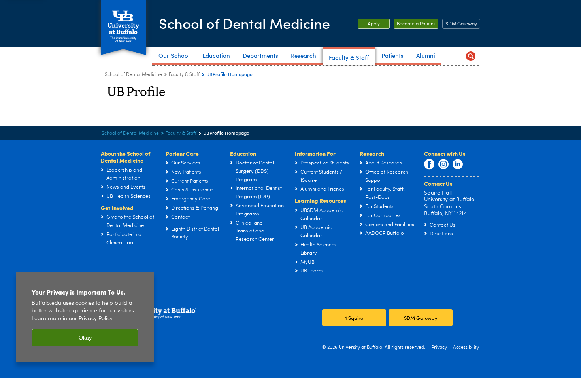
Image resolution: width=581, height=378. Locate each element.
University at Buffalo (360, 347)
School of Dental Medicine (244, 23)
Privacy (439, 347)
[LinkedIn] (458, 164)
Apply (369, 24)
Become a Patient (414, 24)
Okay (85, 338)
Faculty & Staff (184, 74)
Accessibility (466, 347)
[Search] (470, 56)
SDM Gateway (461, 24)
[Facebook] (429, 164)
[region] (85, 317)
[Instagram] (443, 164)
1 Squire (354, 317)
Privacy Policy (95, 319)
